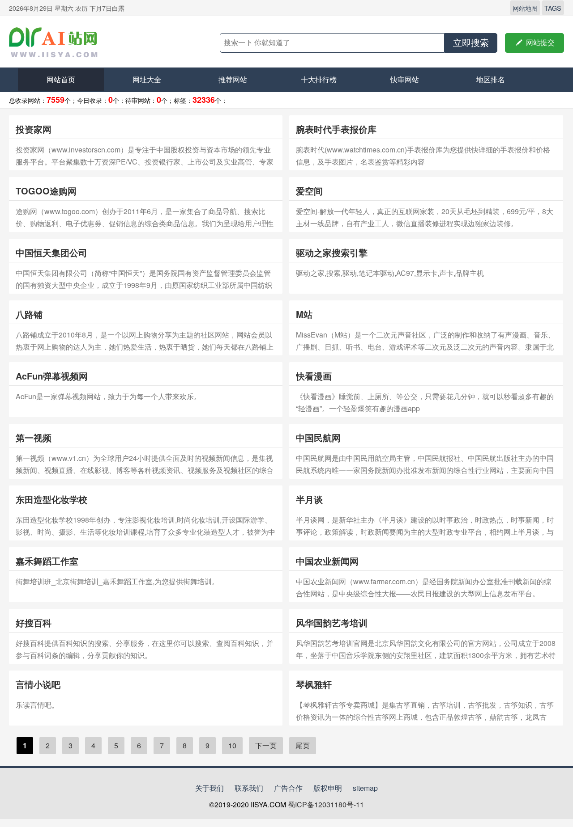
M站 (304, 314)
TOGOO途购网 (46, 190)
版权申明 (327, 788)
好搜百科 (33, 622)
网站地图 (525, 8)
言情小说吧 (38, 684)
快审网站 (404, 79)
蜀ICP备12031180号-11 (326, 804)
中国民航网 (318, 437)
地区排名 (490, 79)
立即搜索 (471, 43)
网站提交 (534, 42)
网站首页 (61, 79)
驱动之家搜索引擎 (332, 252)
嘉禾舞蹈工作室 (47, 560)
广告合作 (288, 788)
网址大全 (147, 79)
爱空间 (309, 190)
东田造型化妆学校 (51, 499)
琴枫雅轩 (314, 684)
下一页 (266, 745)
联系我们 (249, 788)
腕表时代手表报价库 (336, 128)
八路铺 (29, 314)
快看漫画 (314, 375)
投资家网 (33, 128)
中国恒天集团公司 (51, 252)
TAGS (552, 8)
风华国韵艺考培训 (332, 622)
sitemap (365, 788)
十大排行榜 (319, 79)
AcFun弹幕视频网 (52, 375)
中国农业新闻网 (327, 560)
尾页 (302, 745)
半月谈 (309, 499)
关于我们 (209, 788)
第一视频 (33, 437)
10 (232, 745)
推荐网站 (232, 79)
